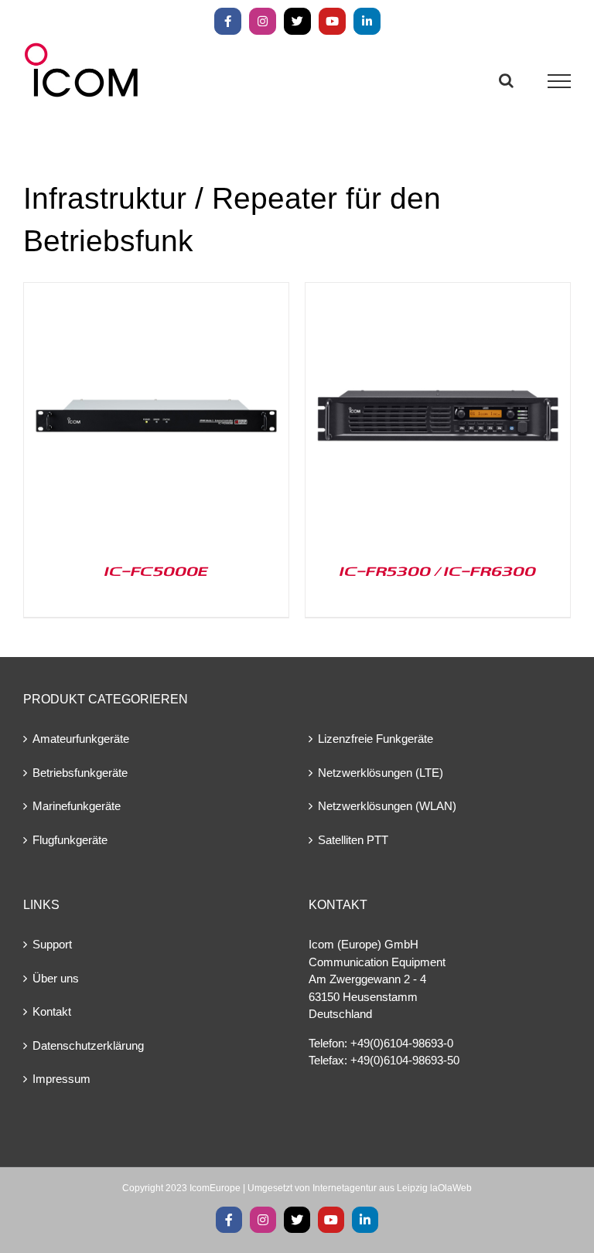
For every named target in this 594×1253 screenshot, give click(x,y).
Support (52, 944)
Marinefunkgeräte (76, 805)
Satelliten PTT (353, 839)
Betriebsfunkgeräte (80, 772)
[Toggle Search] (506, 80)
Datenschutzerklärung (88, 1045)
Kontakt (51, 1011)
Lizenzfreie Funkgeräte (375, 738)
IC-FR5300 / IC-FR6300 (438, 570)
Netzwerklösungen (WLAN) (387, 805)
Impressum (61, 1078)
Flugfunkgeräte (70, 839)
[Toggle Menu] (560, 81)
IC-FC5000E (156, 570)
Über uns (55, 978)
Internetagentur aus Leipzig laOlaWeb (392, 1188)
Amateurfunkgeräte (80, 738)
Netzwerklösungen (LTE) (380, 772)
